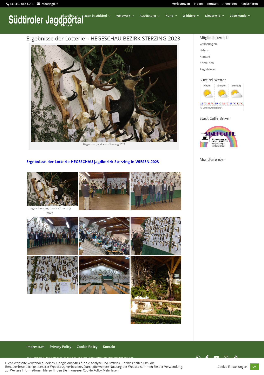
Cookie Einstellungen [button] (232, 366)
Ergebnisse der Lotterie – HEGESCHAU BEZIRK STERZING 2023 (103, 38)
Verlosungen (181, 4)
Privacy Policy (60, 346)
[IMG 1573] (52, 203)
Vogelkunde (238, 16)
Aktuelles (67, 16)
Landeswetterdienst (212, 107)
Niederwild (212, 16)
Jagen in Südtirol (95, 16)
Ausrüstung (148, 16)
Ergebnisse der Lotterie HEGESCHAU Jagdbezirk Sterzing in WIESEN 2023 (92, 161)
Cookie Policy (87, 346)
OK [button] (254, 366)
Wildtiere (189, 16)
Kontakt (213, 4)
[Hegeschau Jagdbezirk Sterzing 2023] (156, 207)
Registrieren (249, 4)
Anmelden (230, 4)
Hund (169, 16)
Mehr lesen (110, 370)
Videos (198, 4)
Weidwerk (123, 16)
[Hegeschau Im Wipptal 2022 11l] (104, 207)
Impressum (35, 346)
